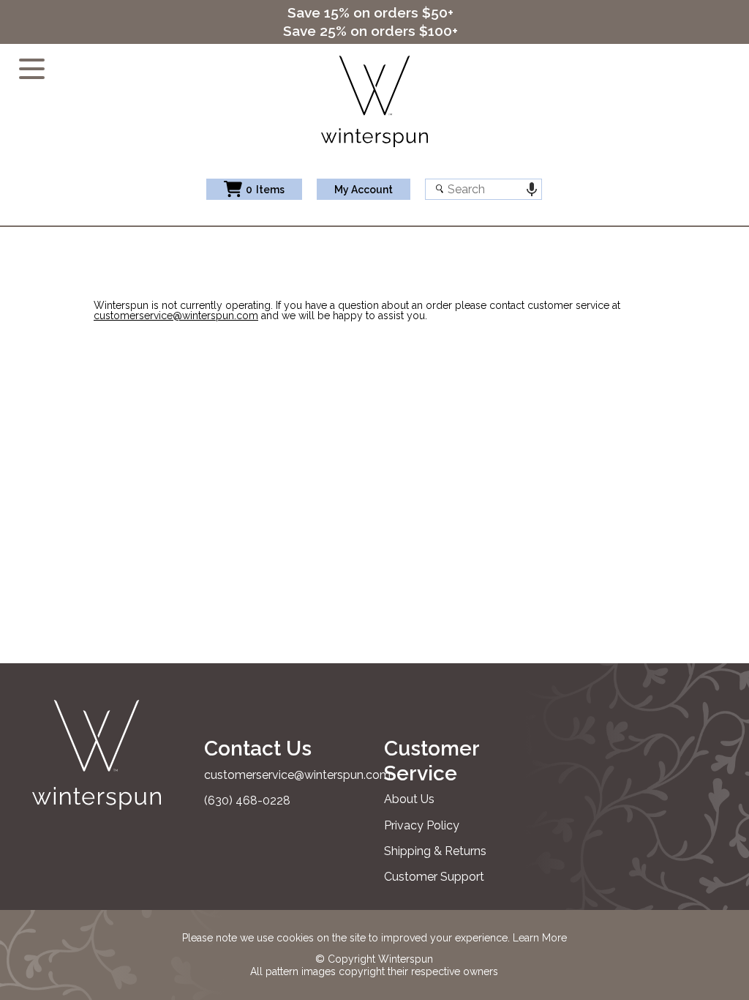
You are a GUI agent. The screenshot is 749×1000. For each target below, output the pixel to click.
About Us (409, 799)
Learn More (540, 938)
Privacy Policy (421, 825)
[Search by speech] (531, 189)
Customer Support (434, 877)
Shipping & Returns (435, 851)
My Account (363, 189)
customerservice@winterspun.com (176, 315)
